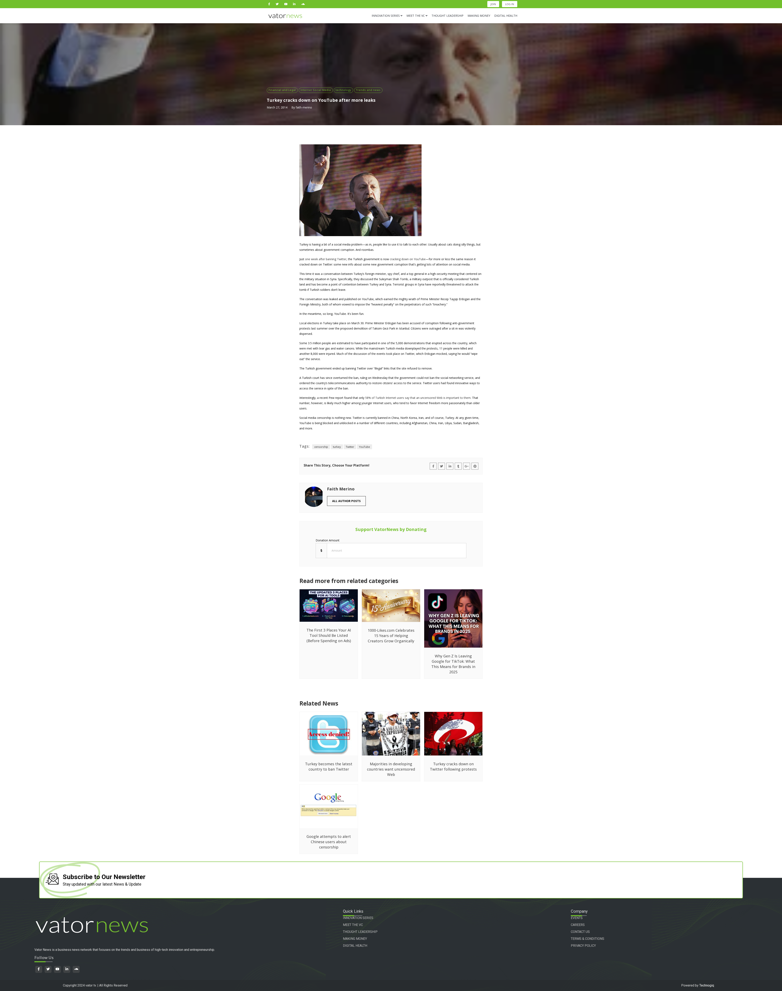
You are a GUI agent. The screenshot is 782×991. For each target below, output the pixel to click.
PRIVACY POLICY (583, 946)
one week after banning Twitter (325, 259)
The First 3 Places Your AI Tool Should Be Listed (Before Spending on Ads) (328, 635)
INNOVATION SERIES (358, 918)
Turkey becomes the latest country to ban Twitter (328, 766)
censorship (321, 447)
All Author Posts (346, 501)
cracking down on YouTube (408, 259)
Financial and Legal (282, 90)
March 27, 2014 (277, 107)
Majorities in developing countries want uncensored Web (391, 769)
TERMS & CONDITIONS (587, 939)
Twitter (350, 447)
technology (343, 90)
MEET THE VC (353, 925)
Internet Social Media (316, 90)
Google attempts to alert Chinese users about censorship (328, 841)
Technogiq (706, 985)
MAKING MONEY (355, 939)
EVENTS (577, 918)
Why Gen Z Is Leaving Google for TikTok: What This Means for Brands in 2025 (453, 664)
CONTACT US (580, 932)
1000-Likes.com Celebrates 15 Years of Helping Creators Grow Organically (391, 635)
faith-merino (304, 107)
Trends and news (368, 90)
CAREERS (578, 925)
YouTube (364, 447)
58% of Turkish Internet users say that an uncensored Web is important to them (418, 398)
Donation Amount (327, 540)
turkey (337, 447)
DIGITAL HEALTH (355, 946)
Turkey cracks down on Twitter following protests (453, 766)
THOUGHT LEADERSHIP (360, 932)
